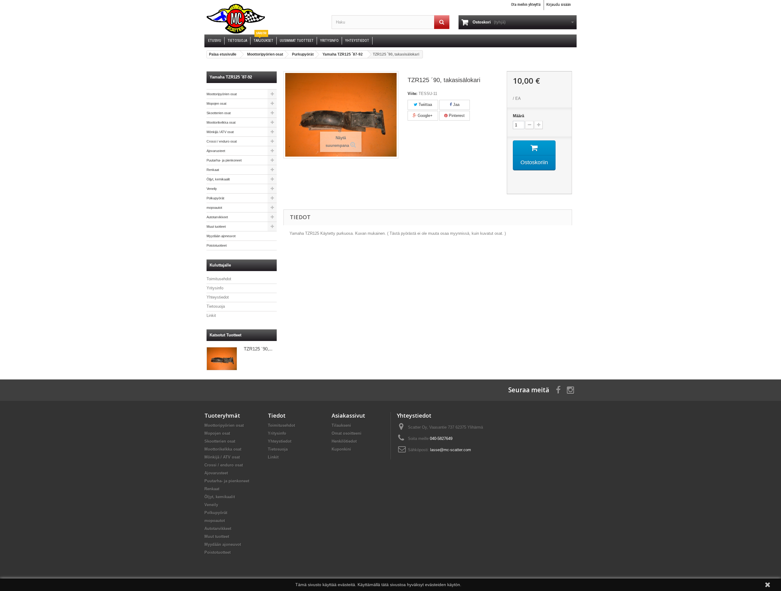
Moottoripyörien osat (222, 94)
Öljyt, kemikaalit (218, 179)
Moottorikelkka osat (221, 122)
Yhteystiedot (218, 297)
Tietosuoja (216, 306)
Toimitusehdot (219, 279)
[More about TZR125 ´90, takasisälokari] (222, 358)
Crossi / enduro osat (222, 141)
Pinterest (456, 115)
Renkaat (213, 170)
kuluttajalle (220, 265)
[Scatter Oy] (263, 18)
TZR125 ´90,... (258, 348)
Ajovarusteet (216, 151)
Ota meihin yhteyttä (526, 4)
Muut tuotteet (216, 226)
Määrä (518, 116)
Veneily (212, 188)
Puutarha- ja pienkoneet (224, 160)
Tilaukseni (341, 425)
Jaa (455, 104)
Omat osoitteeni (347, 433)
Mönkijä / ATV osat (220, 132)
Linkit (211, 315)
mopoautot (214, 207)
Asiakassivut (348, 415)
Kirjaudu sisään (558, 4)
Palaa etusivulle (222, 54)
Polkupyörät (215, 198)
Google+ (424, 115)
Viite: (412, 93)
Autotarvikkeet (217, 217)
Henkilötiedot (344, 441)
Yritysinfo (215, 288)
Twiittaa (424, 104)
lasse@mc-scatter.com (450, 450)
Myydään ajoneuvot (221, 236)
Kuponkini (341, 449)
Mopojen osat (216, 103)
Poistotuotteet (217, 245)
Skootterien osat (219, 113)
